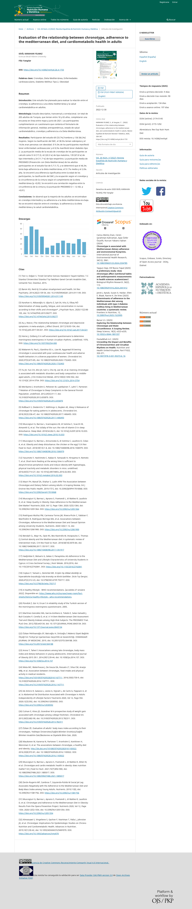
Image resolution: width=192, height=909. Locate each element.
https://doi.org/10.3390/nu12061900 (62, 529)
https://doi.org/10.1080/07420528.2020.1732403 (41, 363)
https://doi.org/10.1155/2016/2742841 (64, 566)
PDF (102, 88)
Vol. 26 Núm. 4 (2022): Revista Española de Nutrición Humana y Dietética (67, 29)
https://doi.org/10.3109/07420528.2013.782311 (41, 722)
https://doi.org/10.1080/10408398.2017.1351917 (41, 549)
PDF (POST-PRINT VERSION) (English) (111, 94)
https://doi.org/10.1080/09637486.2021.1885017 (41, 776)
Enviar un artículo (150, 74)
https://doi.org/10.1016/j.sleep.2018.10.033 (43, 434)
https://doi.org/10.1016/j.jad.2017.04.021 (68, 329)
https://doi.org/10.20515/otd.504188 (36, 644)
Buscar (172, 19)
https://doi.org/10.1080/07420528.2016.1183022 (41, 755)
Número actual (21, 19)
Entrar (175, 2)
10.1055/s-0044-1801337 (108, 334)
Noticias (96, 19)
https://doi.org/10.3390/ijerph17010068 (37, 492)
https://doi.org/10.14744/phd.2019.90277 (38, 316)
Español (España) (148, 57)
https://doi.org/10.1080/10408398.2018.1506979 (41, 451)
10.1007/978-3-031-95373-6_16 (111, 356)
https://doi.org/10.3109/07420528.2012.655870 (41, 400)
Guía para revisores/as (150, 159)
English (143, 61)
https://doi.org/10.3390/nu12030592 (36, 705)
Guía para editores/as (150, 163)
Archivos (30, 29)
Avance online (39, 19)
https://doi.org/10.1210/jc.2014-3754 (62, 380)
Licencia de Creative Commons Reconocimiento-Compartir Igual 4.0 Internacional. (70, 862)
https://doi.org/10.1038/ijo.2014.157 (36, 661)
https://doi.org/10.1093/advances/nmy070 (39, 833)
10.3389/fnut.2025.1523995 (109, 315)
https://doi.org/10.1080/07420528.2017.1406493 (41, 417)
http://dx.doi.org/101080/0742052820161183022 (53, 748)
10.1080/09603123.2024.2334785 (112, 263)
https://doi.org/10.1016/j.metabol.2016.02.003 (40, 475)
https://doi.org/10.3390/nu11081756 (62, 792)
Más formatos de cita (107, 144)
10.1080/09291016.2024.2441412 (112, 287)
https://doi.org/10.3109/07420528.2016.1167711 (41, 684)
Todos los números (60, 19)
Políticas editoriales (149, 168)
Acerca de (124, 19)
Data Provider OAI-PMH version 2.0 (96, 875)
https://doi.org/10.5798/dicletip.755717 (37, 583)
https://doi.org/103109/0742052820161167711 (40, 677)
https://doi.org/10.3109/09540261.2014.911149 (41, 296)
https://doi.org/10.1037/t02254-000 (40, 343)
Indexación (109, 19)
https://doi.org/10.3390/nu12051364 (62, 509)
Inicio (21, 29)
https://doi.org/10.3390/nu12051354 (36, 813)
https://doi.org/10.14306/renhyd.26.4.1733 (44, 69)
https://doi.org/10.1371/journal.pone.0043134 (40, 627)
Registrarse (164, 2)
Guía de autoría (80, 19)
